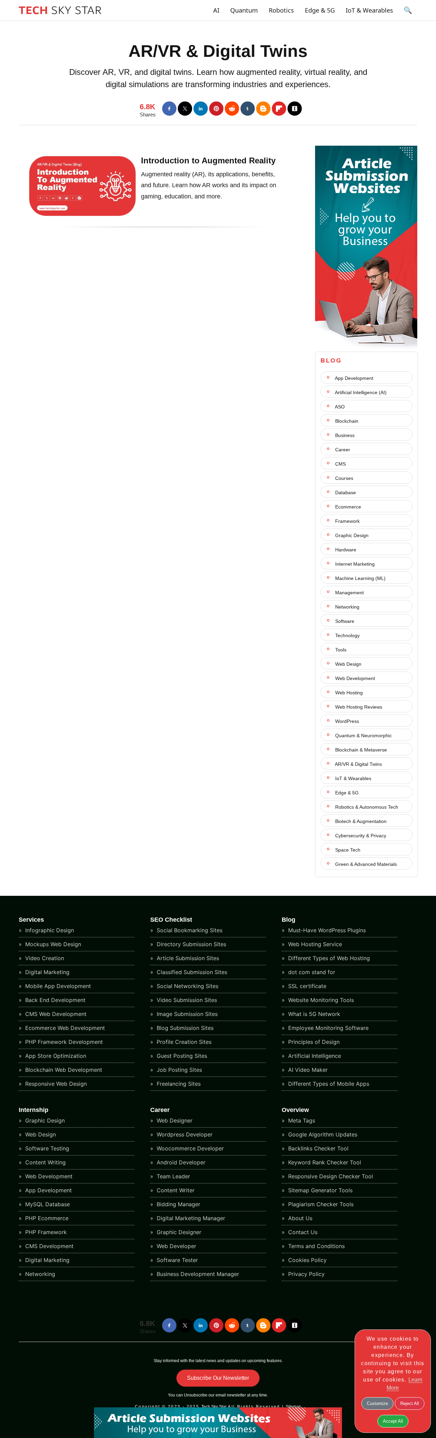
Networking (346, 607)
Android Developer (180, 1162)
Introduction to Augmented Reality (208, 160)
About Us (299, 1218)
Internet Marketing (354, 564)
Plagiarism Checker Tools (320, 1204)
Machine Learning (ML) (360, 578)
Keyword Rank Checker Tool (323, 1162)
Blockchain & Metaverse (360, 750)
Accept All (393, 1421)
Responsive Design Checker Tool (329, 1176)
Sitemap (293, 1406)
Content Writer (174, 1190)
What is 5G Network (313, 1014)
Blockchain (346, 421)
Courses (343, 478)
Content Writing (45, 1162)
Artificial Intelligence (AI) (360, 392)
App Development (353, 378)
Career (342, 449)
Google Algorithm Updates (321, 1134)
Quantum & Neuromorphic (363, 735)
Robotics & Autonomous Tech (366, 807)
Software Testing (46, 1148)
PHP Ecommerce (46, 1218)
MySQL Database (47, 1204)
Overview (295, 1109)
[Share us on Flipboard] (279, 108)
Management (349, 592)
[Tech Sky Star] (60, 15)
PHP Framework (45, 1232)
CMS (340, 464)
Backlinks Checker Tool (317, 1148)
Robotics (281, 10)
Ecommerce (347, 507)
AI (216, 10)
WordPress (346, 721)
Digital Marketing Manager (190, 1218)
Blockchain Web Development (63, 1069)
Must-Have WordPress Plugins (326, 930)
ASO (339, 406)
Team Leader (172, 1176)
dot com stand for (310, 972)
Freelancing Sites (178, 1083)
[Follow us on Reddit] (232, 108)
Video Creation (44, 958)
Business (344, 435)
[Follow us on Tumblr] (247, 108)
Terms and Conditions (315, 1246)
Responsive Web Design (55, 1083)
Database (345, 492)
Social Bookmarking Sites (188, 930)
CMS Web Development (55, 1014)
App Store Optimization (55, 1055)
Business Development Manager (197, 1274)
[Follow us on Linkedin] (200, 108)
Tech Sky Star (214, 1406)
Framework (347, 521)
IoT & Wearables (369, 10)
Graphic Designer (178, 1232)
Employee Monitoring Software (327, 1027)
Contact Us (301, 1232)
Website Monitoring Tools (320, 1000)
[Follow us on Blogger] (263, 108)
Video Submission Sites (186, 1000)
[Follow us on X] (185, 108)
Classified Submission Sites (191, 972)
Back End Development (54, 1000)
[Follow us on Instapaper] (294, 108)
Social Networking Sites (186, 986)
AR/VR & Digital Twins (218, 51)
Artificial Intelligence (313, 1055)
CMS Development (49, 1246)
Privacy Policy (305, 1274)
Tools (340, 649)
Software (344, 621)
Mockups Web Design (52, 944)
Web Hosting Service (314, 944)
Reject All (409, 1403)
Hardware (345, 549)
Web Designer (173, 1120)
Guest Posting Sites (181, 1055)
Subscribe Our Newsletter (218, 1378)
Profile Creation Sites (183, 1041)
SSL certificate (306, 986)
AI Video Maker (307, 1069)
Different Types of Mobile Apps (327, 1083)
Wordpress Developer (184, 1134)
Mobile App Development (57, 986)
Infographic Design (49, 930)
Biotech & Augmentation (360, 821)
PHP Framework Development (63, 1041)
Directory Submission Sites (190, 944)
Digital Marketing (46, 972)
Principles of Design (313, 1041)
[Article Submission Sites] (366, 348)
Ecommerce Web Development (64, 1027)
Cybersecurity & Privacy (360, 835)
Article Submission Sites (187, 958)
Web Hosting (348, 692)
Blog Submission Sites (184, 1027)
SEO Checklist (171, 919)
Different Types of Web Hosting (328, 958)
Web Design (347, 664)
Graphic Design (351, 535)
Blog (288, 919)
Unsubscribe (195, 1395)
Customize (377, 1403)
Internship (33, 1109)
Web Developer (175, 1246)
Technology (347, 635)
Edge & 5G (320, 10)
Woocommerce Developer (189, 1148)
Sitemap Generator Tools (319, 1190)
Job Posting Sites (178, 1069)
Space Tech (347, 850)
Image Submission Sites (186, 1014)
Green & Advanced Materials (365, 864)
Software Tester (176, 1260)
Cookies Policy (306, 1260)
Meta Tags (300, 1120)
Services (31, 919)
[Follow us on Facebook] (169, 108)
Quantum (244, 10)
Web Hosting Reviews (358, 707)
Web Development (354, 678)
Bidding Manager (177, 1204)
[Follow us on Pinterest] (216, 108)
